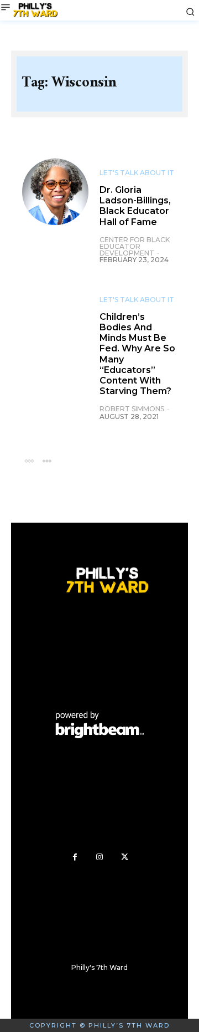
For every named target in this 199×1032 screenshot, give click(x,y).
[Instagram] (99, 857)
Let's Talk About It (137, 173)
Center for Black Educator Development (135, 246)
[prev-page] (29, 460)
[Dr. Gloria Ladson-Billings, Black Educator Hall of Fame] (55, 192)
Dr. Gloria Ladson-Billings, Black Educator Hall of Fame (135, 206)
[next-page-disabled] (47, 460)
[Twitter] (124, 857)
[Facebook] (75, 857)
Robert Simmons (132, 409)
